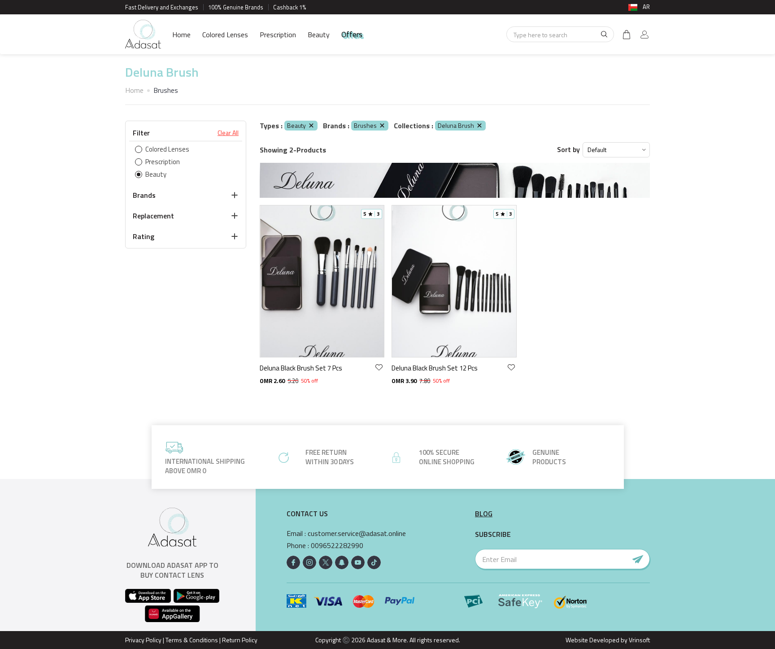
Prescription (278, 34)
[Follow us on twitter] (325, 562)
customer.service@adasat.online (357, 533)
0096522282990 (337, 545)
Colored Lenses (225, 34)
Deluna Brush (456, 125)
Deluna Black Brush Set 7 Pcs (301, 368)
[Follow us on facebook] (293, 562)
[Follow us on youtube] (358, 562)
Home (181, 34)
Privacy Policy (143, 640)
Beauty (319, 34)
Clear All (228, 133)
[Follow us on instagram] (309, 562)
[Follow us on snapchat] (341, 562)
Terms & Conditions (191, 640)
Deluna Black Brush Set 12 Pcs (435, 368)
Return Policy (239, 640)
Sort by (568, 149)
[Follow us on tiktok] (374, 562)
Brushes (365, 125)
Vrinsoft (638, 640)
